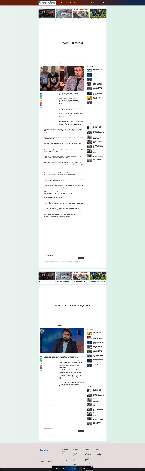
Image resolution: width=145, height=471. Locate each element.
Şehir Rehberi (87, 461)
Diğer (98, 2)
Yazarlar (64, 453)
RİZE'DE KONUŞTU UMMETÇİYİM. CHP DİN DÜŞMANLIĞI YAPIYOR (97, 137)
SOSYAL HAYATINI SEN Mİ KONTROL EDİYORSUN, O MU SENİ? (98, 146)
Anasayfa (41, 7)
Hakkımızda (41, 458)
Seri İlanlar (87, 460)
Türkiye (67, 2)
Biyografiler (99, 454)
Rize (59, 2)
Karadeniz (63, 2)
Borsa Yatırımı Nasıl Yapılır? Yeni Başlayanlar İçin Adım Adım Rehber (98, 93)
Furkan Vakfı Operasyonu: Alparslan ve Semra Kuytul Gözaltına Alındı (97, 88)
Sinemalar (87, 459)
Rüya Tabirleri (99, 455)
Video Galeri (65, 451)
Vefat (82, 2)
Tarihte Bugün (87, 458)
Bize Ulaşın (65, 460)
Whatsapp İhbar (51, 460)
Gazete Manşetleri (88, 463)
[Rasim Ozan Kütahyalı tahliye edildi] (62, 340)
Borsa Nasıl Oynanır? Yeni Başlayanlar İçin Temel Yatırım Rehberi (98, 75)
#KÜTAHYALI (54, 405)
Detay (98, 469)
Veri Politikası (41, 461)
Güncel (74, 464)
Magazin (89, 2)
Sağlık (85, 2)
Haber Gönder (50, 461)
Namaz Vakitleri (88, 454)
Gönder (81, 258)
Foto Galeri (65, 449)
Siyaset (71, 2)
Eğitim (75, 2)
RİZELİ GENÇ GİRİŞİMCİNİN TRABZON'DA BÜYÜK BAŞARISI (98, 151)
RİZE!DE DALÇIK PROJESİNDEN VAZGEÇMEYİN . (98, 132)
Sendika (93, 2)
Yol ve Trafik (87, 453)
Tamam (102, 469)
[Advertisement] (33, 23)
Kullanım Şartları (51, 458)
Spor (79, 2)
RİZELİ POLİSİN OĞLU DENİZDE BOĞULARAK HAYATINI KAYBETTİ (97, 127)
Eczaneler (87, 455)
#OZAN (49, 405)
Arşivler (64, 455)
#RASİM (45, 405)
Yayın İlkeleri (41, 460)
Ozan (67, 364)
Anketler (98, 453)
